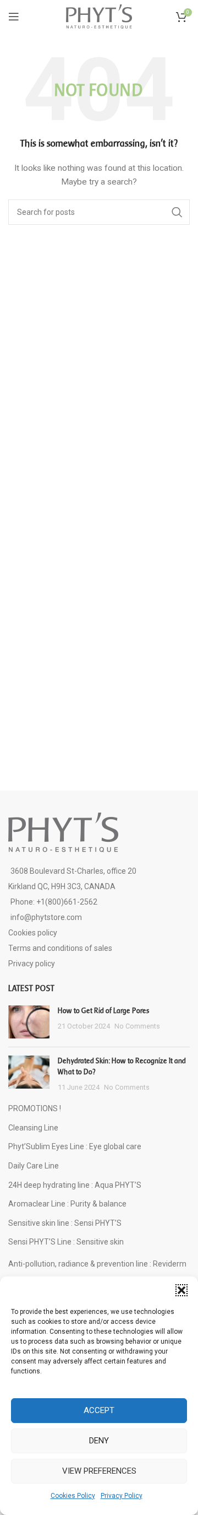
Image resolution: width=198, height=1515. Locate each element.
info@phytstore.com (46, 917)
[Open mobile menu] (14, 17)
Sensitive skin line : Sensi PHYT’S (65, 1223)
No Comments (137, 1026)
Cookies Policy (73, 1496)
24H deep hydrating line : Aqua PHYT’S (74, 1185)
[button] (181, 1290)
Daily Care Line (33, 1165)
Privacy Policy (121, 1496)
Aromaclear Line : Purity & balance (67, 1203)
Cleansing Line (33, 1127)
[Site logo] (99, 16)
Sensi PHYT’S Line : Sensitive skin (66, 1241)
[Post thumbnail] (29, 1021)
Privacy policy (31, 963)
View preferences (99, 1471)
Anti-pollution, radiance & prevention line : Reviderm (97, 1263)
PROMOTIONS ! (34, 1108)
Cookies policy (32, 932)
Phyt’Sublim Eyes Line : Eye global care (74, 1146)
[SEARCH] (177, 212)
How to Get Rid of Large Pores (104, 1011)
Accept (99, 1410)
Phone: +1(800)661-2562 (53, 901)
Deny (99, 1441)
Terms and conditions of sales (60, 948)
